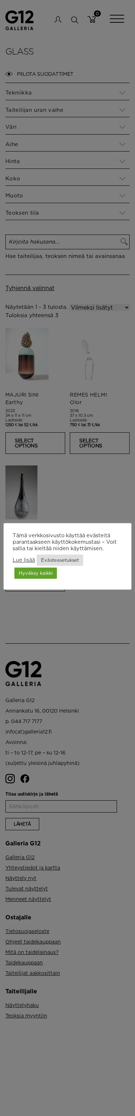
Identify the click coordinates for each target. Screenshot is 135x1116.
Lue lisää (24, 560)
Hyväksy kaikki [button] (36, 572)
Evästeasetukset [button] (60, 560)
